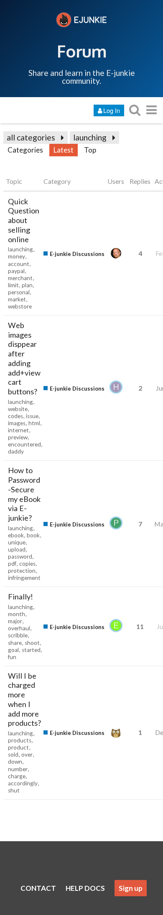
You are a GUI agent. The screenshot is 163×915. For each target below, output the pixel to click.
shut (14, 790)
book (33, 535)
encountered (24, 444)
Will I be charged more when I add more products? (24, 699)
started (31, 650)
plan (27, 285)
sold (13, 754)
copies (27, 563)
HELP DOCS (85, 888)
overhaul (19, 628)
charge (16, 776)
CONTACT (38, 888)
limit (13, 285)
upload (16, 549)
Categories (25, 149)
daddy (16, 451)
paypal (16, 271)
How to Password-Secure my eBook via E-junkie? (24, 494)
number (18, 769)
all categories (31, 137)
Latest (63, 149)
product (18, 747)
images (16, 423)
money (16, 256)
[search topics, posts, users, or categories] (134, 110)
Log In (111, 110)
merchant (20, 278)
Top (90, 149)
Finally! (20, 596)
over (27, 754)
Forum (82, 50)
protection (22, 570)
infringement (24, 577)
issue (32, 416)
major (15, 621)
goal (13, 650)
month (16, 614)
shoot (32, 642)
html (34, 423)
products (19, 740)
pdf (12, 563)
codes (15, 416)
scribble (18, 635)
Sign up (131, 888)
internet (18, 430)
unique (16, 542)
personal (19, 292)
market (17, 299)
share (15, 642)
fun (12, 657)
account (18, 264)
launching (90, 137)
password (20, 556)
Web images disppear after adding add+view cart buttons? (24, 358)
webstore (20, 306)
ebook (16, 535)
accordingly (23, 783)
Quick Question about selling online (23, 220)
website (18, 409)
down (15, 761)
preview (18, 437)
